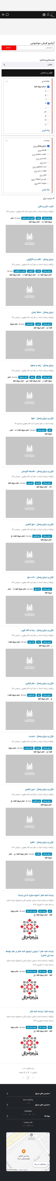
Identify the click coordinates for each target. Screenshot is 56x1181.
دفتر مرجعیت (28, 1122)
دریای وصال (47, 218)
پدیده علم (42, 911)
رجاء (38, 642)
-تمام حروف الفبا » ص (33, 381)
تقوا (50, 430)
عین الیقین (36, 801)
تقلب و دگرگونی (20, 271)
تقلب (38, 271)
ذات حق (37, 589)
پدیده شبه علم (31, 911)
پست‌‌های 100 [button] (27, 1069)
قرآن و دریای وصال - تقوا (42, 418)
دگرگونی (30, 271)
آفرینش (30, 483)
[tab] (28, 81)
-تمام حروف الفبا (34, 222)
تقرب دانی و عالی (45, 206)
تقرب (38, 218)
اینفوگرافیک (28, 1111)
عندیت (38, 748)
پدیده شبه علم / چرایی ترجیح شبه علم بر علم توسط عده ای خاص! (29, 953)
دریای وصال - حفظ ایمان (42, 312)
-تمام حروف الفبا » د (29, 275)
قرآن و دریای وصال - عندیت (41, 736)
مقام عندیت (28, 748)
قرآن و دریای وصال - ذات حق (40, 577)
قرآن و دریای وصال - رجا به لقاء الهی (37, 630)
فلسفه (38, 483)
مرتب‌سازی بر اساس (47, 60)
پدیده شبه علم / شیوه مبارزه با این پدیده (35, 895)
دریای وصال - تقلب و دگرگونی (40, 259)
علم (39, 695)
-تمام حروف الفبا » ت (45, 275)
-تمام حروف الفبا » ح (18, 536)
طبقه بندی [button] (45, 81)
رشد (38, 377)
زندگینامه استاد (28, 1099)
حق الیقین (36, 536)
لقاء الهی (31, 642)
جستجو (8, 47)
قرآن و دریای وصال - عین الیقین (39, 789)
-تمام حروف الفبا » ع (18, 801)
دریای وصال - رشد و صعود (41, 365)
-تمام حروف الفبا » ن (21, 854)
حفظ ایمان (29, 324)
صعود (32, 377)
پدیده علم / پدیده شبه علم (41, 1011)
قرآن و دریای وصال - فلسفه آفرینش (37, 471)
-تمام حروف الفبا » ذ (20, 589)
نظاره (38, 854)
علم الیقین (31, 695)
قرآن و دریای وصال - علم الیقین (39, 683)
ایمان (38, 324)
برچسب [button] (46, 140)
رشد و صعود (23, 377)
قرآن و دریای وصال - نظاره (41, 842)
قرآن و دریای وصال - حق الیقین (39, 524)
